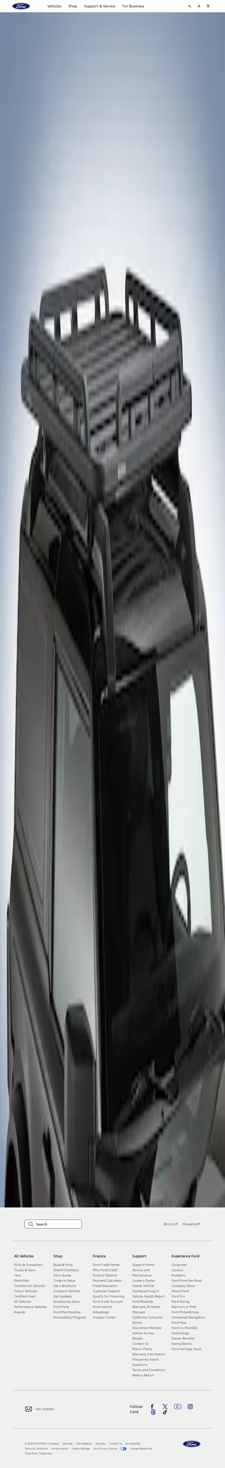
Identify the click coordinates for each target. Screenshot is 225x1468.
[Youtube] (177, 1406)
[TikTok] (165, 1412)
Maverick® (191, 1224)
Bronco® (171, 1224)
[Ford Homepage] (191, 1444)
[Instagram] (190, 1406)
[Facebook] (153, 1406)
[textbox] (53, 1224)
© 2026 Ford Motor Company (42, 1443)
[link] (67, 1443)
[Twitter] (165, 1406)
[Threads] (153, 1412)
